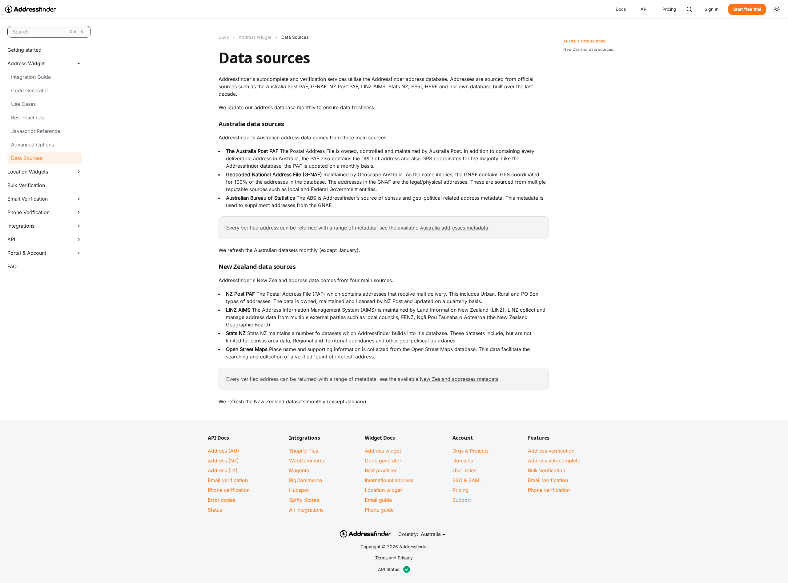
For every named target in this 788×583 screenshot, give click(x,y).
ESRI (416, 86)
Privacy (405, 557)
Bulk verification (546, 470)
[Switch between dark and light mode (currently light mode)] (777, 9)
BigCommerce (305, 480)
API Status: (389, 569)
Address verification (551, 451)
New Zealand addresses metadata (459, 379)
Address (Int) (223, 470)
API (644, 9)
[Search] (689, 9)
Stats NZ (398, 86)
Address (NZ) (223, 460)
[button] (43, 63)
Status (215, 510)
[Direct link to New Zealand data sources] (214, 268)
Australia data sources (584, 41)
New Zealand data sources (588, 49)
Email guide (378, 500)
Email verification (228, 480)
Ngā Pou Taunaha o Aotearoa (451, 317)
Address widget (383, 451)
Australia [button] (431, 534)
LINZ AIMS (373, 86)
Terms (381, 557)
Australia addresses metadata (454, 228)
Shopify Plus (303, 451)
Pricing (669, 9)
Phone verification (229, 490)
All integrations (306, 510)
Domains (462, 460)
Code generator (383, 460)
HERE (431, 86)
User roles (464, 470)
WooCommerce (307, 460)
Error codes (221, 500)
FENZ (407, 317)
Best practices (381, 470)
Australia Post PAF (287, 86)
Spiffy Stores (304, 500)
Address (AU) (223, 451)
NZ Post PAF (343, 86)
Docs (621, 9)
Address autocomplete (554, 460)
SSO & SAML (467, 480)
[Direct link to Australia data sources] (214, 125)
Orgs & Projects (470, 451)
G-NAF (318, 86)
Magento (299, 470)
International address (389, 480)
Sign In (711, 9)
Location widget (383, 490)
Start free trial (747, 9)
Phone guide (379, 510)
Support (461, 500)
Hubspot (299, 490)
